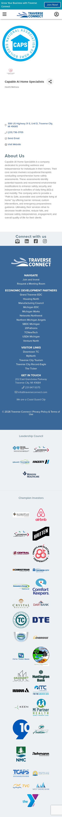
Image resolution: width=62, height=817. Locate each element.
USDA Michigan (31, 336)
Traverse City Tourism (31, 360)
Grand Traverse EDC (31, 294)
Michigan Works (31, 311)
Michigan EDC (31, 307)
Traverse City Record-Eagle (31, 364)
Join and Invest (31, 279)
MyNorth (31, 356)
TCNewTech (31, 332)
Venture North (31, 340)
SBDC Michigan (31, 324)
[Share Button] (50, 81)
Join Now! (52, 4)
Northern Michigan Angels (31, 320)
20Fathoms (31, 328)
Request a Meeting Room (31, 283)
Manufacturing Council (31, 303)
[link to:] (21, 449)
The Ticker (31, 368)
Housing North (31, 299)
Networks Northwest (31, 315)
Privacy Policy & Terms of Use (44, 413)
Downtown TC (31, 351)
